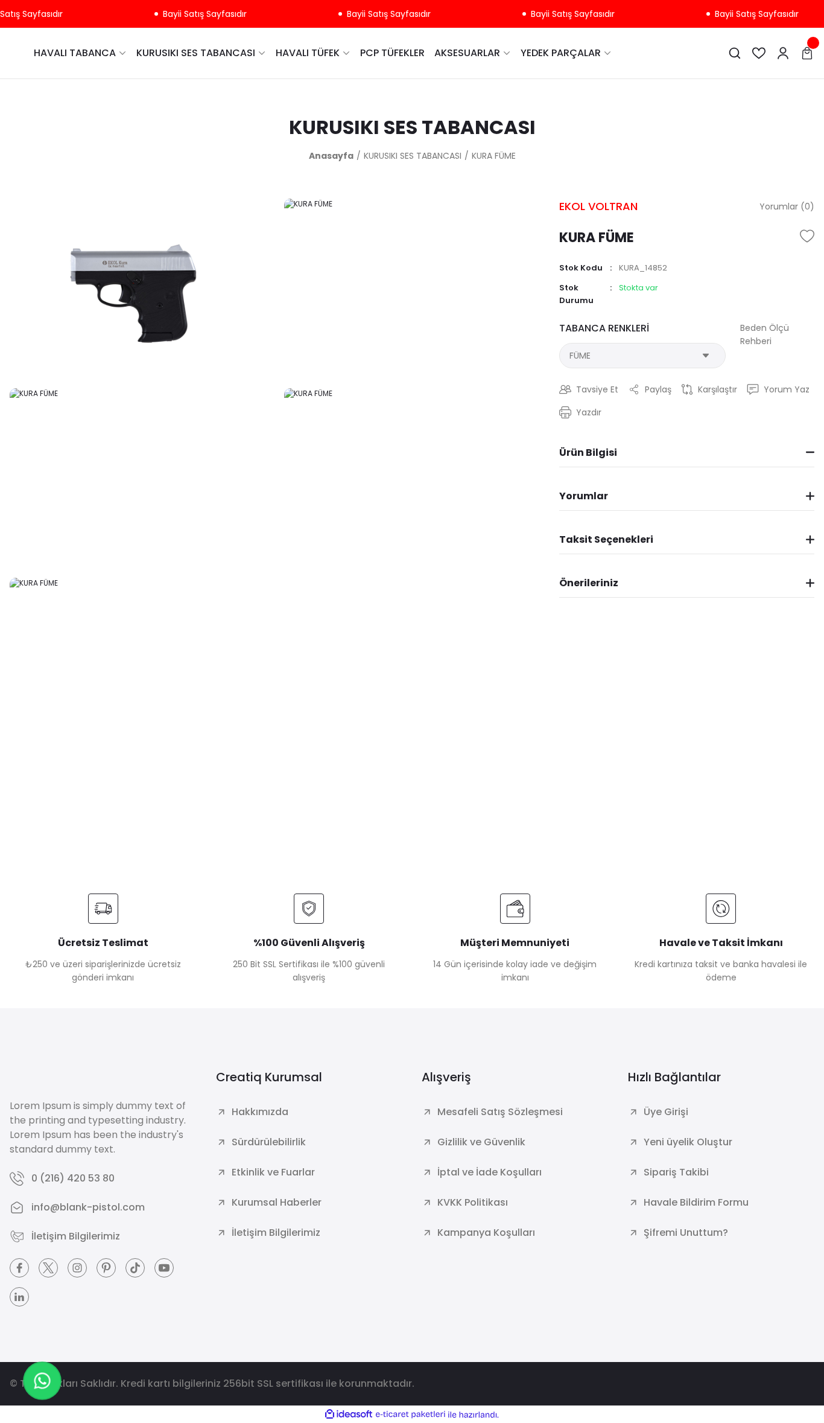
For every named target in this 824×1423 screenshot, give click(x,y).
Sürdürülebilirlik (269, 1142)
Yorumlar (583, 496)
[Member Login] (783, 53)
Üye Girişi (666, 1112)
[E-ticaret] (410, 1414)
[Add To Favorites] (807, 236)
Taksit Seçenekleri (606, 539)
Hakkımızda (260, 1112)
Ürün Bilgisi (588, 452)
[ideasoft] (349, 1415)
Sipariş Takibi (676, 1172)
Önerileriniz (588, 583)
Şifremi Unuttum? (686, 1232)
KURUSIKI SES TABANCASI (412, 127)
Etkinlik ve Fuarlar (273, 1172)
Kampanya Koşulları (486, 1232)
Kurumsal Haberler (277, 1202)
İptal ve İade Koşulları (489, 1172)
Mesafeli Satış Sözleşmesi (500, 1112)
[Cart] (807, 53)
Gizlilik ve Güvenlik (481, 1142)
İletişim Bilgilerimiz (276, 1232)
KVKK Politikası (472, 1202)
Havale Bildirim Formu (696, 1202)
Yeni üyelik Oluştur (688, 1142)
